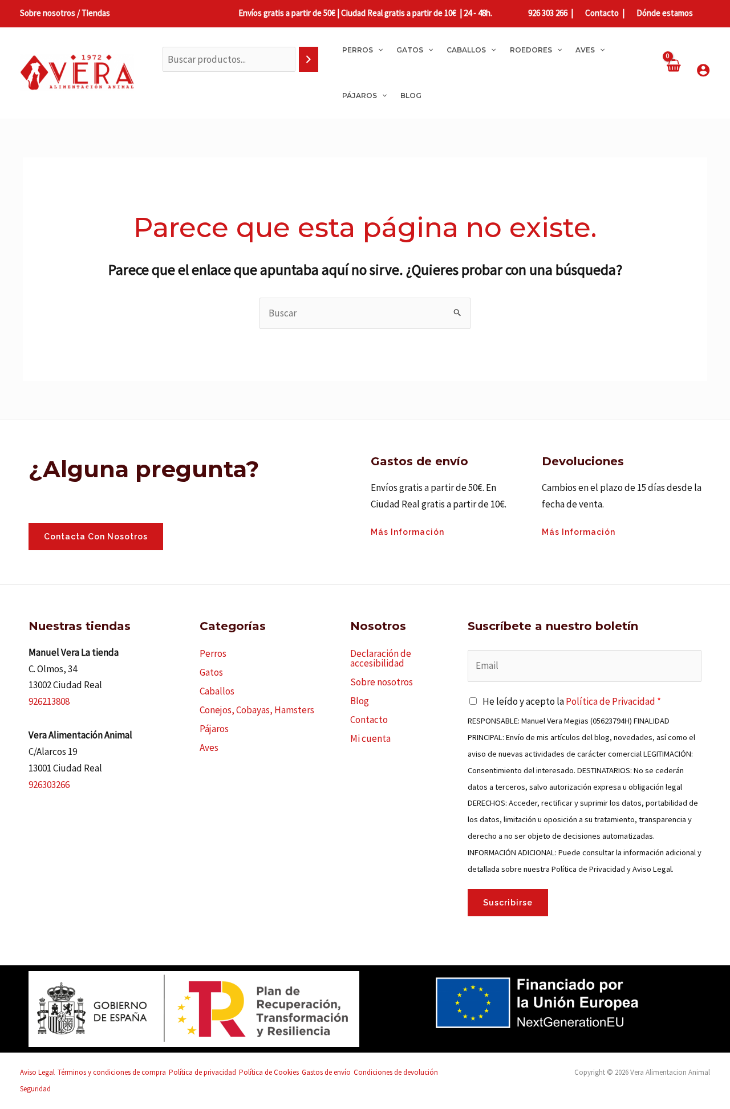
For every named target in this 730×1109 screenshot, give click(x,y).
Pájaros (214, 728)
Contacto (601, 12)
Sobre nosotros (381, 682)
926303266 (49, 784)
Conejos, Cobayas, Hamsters (257, 710)
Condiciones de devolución (396, 1072)
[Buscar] (308, 59)
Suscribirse (508, 902)
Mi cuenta (370, 738)
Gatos (211, 672)
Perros (213, 653)
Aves (209, 747)
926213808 (49, 701)
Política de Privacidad (610, 701)
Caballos (217, 691)
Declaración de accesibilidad (380, 658)
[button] (378, 50)
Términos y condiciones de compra (112, 1072)
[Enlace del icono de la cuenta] (703, 70)
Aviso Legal (37, 1072)
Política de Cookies (269, 1072)
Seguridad (35, 1089)
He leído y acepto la (571, 701)
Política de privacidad (202, 1072)
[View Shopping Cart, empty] (673, 73)
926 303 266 (547, 12)
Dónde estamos (664, 12)
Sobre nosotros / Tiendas (65, 12)
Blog (359, 700)
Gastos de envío (326, 1072)
